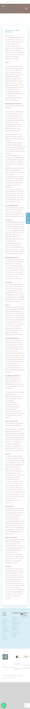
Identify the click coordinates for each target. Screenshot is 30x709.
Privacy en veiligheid (14, 635)
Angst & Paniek (4, 623)
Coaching (5, 636)
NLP (3, 634)
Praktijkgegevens (16, 622)
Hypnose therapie (4, 638)
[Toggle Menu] (26, 8)
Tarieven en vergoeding (15, 625)
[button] (3, 705)
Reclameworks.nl (12, 678)
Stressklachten (6, 621)
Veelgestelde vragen (15, 619)
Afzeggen (14, 628)
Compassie (5, 631)
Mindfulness (5, 630)
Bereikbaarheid (16, 623)
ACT (3, 633)
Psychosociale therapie (6, 627)
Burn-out (4, 619)
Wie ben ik (14, 617)
